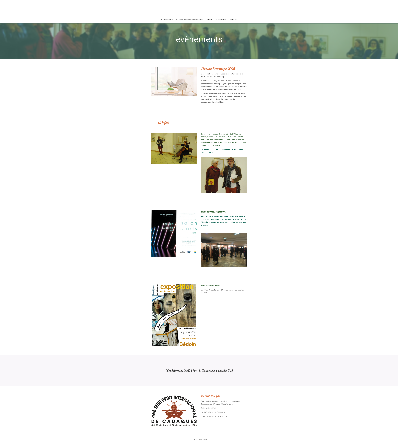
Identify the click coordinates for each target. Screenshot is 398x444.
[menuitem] (168, 19)
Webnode (203, 439)
